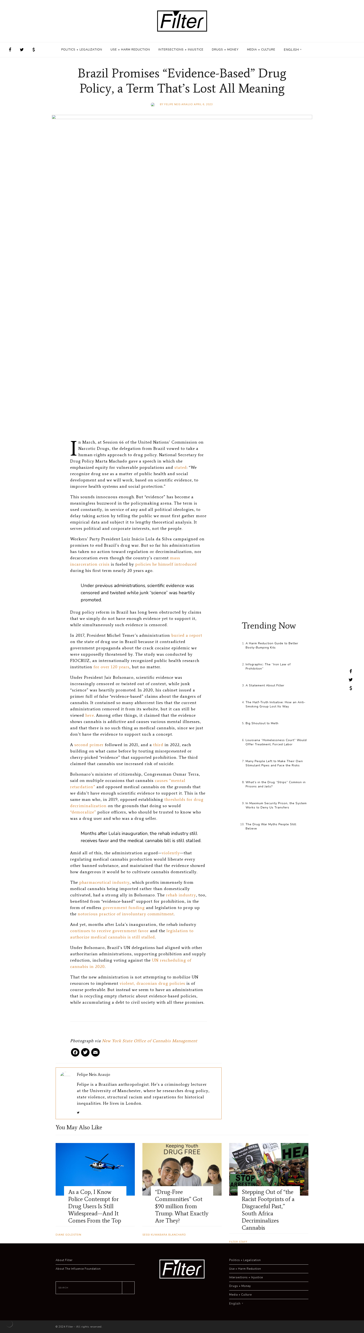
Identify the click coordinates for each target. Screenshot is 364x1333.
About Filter (64, 1260)
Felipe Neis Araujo (178, 104)
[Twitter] (85, 1054)
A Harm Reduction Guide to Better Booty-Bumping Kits (272, 645)
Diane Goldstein (68, 1234)
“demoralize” (83, 812)
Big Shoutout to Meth (262, 723)
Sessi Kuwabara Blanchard (164, 1234)
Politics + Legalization (81, 50)
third (158, 744)
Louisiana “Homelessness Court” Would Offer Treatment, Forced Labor (276, 742)
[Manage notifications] (9, 1323)
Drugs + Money (225, 50)
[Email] (95, 1054)
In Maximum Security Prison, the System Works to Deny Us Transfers (276, 805)
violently (171, 852)
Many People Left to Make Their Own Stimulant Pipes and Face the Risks (274, 763)
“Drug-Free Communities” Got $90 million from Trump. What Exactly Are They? (181, 1206)
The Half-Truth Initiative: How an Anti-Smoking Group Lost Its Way (275, 704)
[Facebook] (75, 1054)
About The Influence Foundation (78, 1269)
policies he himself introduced (166, 564)
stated (180, 467)
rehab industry (181, 894)
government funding (124, 907)
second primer (89, 744)
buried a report (186, 635)
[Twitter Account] (22, 49)
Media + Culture (261, 50)
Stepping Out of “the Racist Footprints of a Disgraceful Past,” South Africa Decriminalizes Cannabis (268, 1209)
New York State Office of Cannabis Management (149, 1040)
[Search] (128, 1287)
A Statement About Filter (265, 685)
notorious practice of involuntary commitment (126, 913)
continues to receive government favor (109, 930)
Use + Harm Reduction (130, 50)
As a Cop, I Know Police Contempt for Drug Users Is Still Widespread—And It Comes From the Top (94, 1206)
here (89, 715)
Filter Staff (238, 1242)
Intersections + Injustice (180, 50)
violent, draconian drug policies (152, 983)
